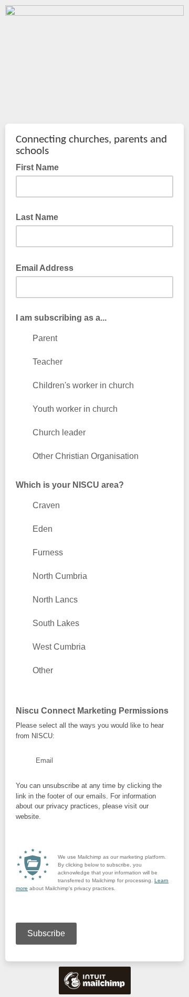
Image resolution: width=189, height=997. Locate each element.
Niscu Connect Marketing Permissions (92, 710)
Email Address (48, 267)
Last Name (37, 217)
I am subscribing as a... (61, 317)
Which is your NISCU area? (70, 484)
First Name (37, 167)
